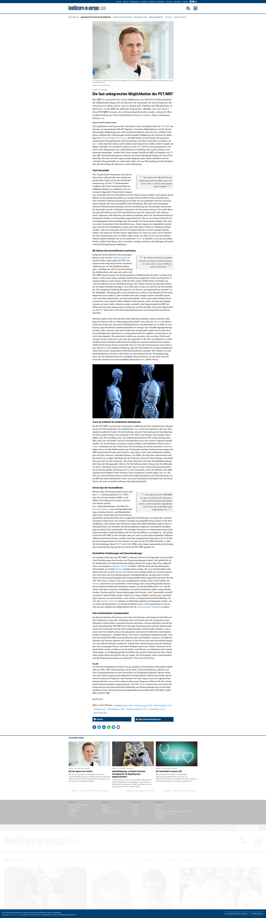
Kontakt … (100, 719)
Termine (169, 2)
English (118, 2)
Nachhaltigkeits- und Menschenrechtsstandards (172, 811)
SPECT (118, 544)
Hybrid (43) (100, 709)
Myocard (158, 321)
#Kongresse (106, 791)
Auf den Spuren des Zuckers (81, 771)
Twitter (134, 807)
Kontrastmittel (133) (137, 709)
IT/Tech (168, 17)
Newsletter (177, 2)
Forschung (180, 17)
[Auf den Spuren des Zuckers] (89, 753)
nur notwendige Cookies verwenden (236, 913)
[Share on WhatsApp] (109, 727)
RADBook (151, 2)
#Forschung (149, 791)
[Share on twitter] (99, 727)
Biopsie (119, 569)
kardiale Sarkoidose (109, 601)
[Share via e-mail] (118, 727)
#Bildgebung (75, 791)
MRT (139, 146)
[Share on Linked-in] (104, 727)
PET (101, 310)
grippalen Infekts (119, 566)
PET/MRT (165, 126)
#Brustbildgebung (140, 791)
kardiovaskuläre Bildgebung (150, 606)
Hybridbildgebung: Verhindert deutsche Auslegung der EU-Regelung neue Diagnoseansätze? (128, 774)
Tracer (137, 429)
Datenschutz (159, 816)
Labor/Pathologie (122, 17)
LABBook (144, 2)
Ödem (139, 238)
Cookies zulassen (257, 913)
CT (96, 143)
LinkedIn (135, 811)
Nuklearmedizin (120, 257)
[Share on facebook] (94, 727)
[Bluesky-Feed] (193, 1)
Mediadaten (160, 2)
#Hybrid (90, 791)
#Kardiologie (97, 791)
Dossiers (105, 804)
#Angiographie (168, 791)
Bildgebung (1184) (124, 705)
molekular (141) (157, 709)
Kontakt (185, 2)
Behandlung (141, 17)
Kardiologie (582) (117, 709)
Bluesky (135, 809)
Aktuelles (74, 17)
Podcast (125, 2)
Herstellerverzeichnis (110, 811)
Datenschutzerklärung (15, 915)
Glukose (96, 583)
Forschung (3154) (144, 705)
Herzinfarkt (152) (163, 705)
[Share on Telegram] (113, 727)
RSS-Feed (135, 813)
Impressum (159, 818)
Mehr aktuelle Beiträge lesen (149, 719)
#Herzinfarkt (83, 791)
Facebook (135, 804)
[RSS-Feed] (196, 1)
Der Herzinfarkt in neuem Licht (169, 771)
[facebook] (191, 1)
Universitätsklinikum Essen (113, 137)
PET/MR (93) (101, 712)
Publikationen (134, 2)
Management (156, 17)
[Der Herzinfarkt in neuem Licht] (176, 753)
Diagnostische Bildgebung (96, 17)
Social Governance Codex (164, 813)
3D (113, 183)
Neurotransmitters (101, 509)
